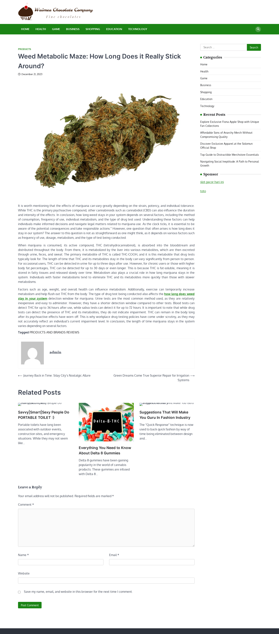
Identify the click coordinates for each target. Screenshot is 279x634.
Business (73, 29)
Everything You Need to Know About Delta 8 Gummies (105, 450)
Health (40, 29)
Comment (26, 504)
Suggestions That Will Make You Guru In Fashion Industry (165, 415)
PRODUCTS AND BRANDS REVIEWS (54, 332)
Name (23, 555)
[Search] (258, 29)
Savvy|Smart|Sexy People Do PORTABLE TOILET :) (43, 415)
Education (114, 29)
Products (24, 49)
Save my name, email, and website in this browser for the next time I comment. (78, 592)
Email (114, 555)
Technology (137, 29)
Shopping (93, 29)
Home (25, 29)
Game (56, 29)
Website (24, 573)
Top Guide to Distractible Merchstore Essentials (229, 154)
